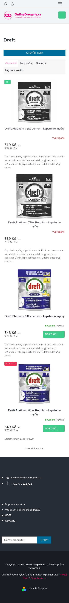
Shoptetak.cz (38, 578)
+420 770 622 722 (21, 483)
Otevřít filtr (34, 53)
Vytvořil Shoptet (38, 588)
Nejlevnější (26, 63)
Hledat (44, 539)
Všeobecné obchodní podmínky (22, 510)
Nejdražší (41, 63)
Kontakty (10, 521)
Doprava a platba (15, 504)
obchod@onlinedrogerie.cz (26, 477)
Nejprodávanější (14, 70)
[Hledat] (5, 4)
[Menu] (60, 4)
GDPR (8, 515)
